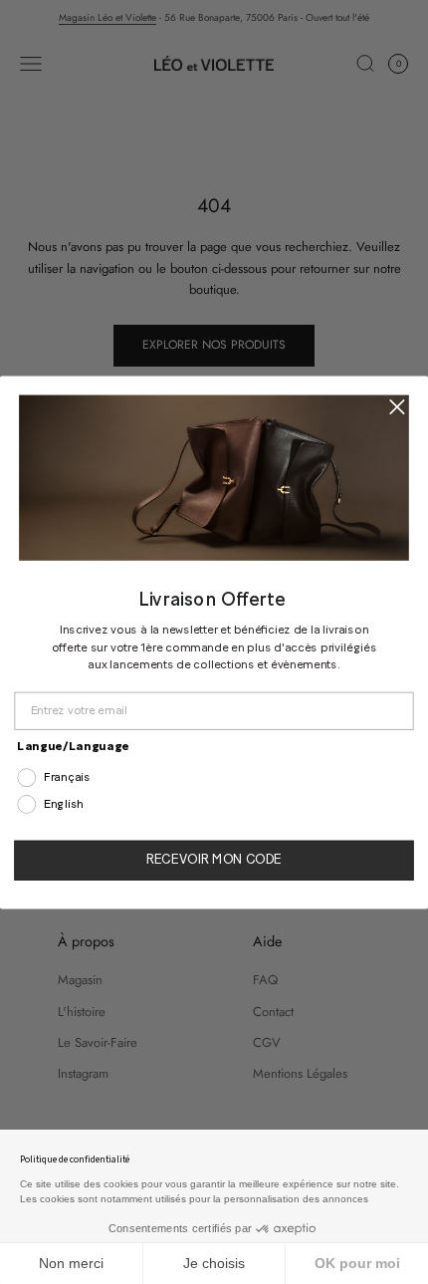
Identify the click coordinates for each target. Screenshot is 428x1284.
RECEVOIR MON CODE (214, 860)
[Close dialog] (396, 405)
